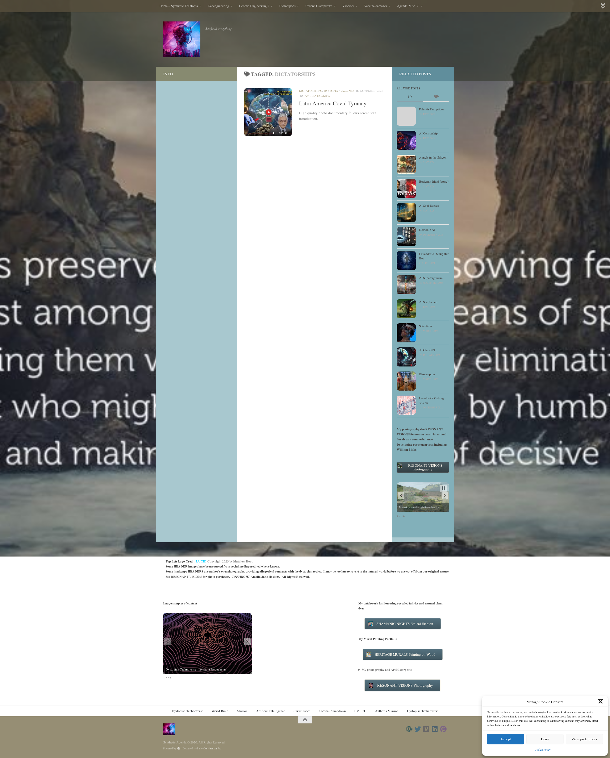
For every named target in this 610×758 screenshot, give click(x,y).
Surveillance (302, 711)
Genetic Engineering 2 (254, 6)
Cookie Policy (543, 749)
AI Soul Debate (429, 205)
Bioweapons (287, 6)
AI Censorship (428, 133)
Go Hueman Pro (212, 748)
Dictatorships (310, 91)
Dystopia (331, 91)
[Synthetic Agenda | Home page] (181, 39)
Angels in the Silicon (433, 157)
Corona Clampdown (318, 6)
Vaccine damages (375, 6)
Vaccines (348, 6)
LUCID (201, 561)
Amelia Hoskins (317, 96)
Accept (505, 739)
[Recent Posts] (410, 97)
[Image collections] (443, 729)
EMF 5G (360, 711)
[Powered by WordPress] (178, 748)
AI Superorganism (430, 278)
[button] (600, 701)
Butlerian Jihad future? (434, 181)
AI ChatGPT (427, 350)
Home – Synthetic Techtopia (178, 6)
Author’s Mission (386, 711)
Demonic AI (427, 229)
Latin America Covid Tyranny (332, 103)
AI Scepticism (428, 302)
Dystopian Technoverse (187, 711)
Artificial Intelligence (270, 711)
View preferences (584, 739)
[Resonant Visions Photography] (409, 729)
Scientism (425, 326)
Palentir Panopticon (432, 109)
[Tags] (436, 97)
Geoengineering (218, 6)
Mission (242, 711)
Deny (545, 739)
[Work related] (426, 729)
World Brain (220, 711)
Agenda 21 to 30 (408, 6)
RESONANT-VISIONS (186, 576)
